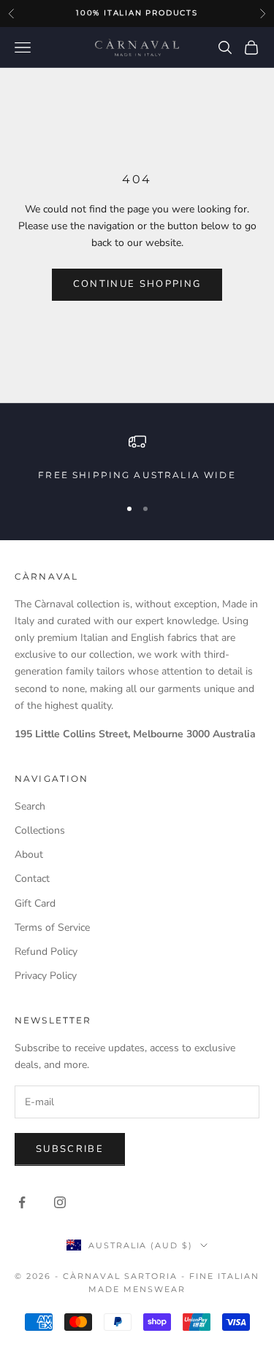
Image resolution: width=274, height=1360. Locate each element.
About (29, 854)
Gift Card (35, 903)
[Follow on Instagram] (60, 1202)
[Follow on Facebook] (22, 1202)
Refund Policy (46, 951)
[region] (137, 458)
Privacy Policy (46, 976)
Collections (40, 830)
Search (30, 806)
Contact (32, 878)
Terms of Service (52, 927)
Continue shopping (137, 284)
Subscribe (70, 1149)
